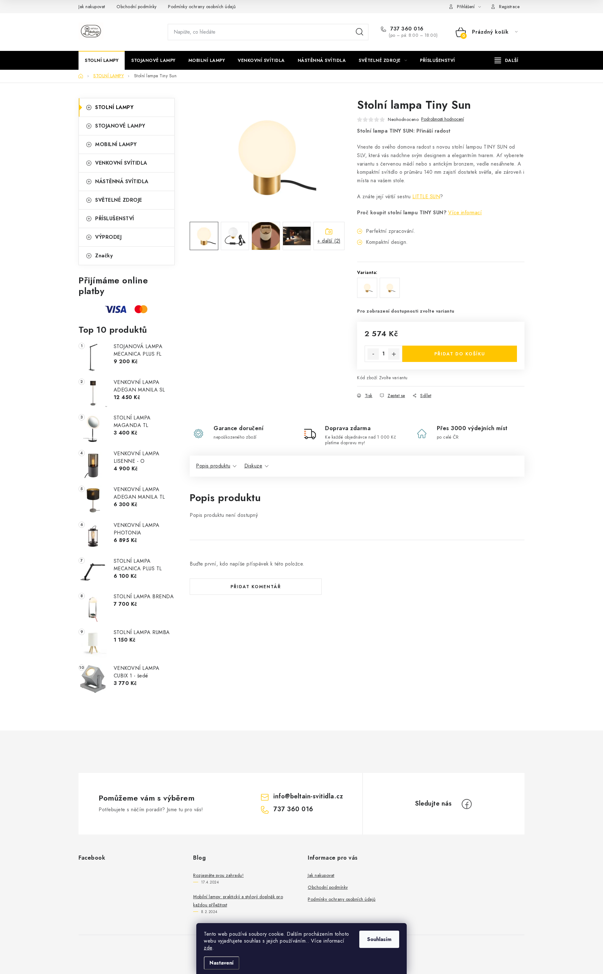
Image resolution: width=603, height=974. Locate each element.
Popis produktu (213, 465)
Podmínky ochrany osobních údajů (202, 6)
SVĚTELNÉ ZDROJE (118, 200)
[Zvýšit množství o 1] (393, 354)
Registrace (509, 6)
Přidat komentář (256, 586)
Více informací (465, 212)
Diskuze (253, 465)
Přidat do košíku (459, 354)
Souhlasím (379, 939)
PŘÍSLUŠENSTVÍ (114, 218)
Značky (104, 255)
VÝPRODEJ (108, 237)
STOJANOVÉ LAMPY (120, 125)
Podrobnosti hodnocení (442, 119)
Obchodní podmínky (137, 6)
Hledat (359, 32)
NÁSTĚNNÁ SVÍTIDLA (122, 181)
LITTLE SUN (426, 196)
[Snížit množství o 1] (373, 354)
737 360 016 (406, 29)
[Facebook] (467, 804)
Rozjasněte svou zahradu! (218, 875)
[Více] (506, 60)
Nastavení (221, 962)
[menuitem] (102, 60)
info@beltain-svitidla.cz (308, 796)
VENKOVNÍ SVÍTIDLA (121, 163)
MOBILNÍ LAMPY (116, 144)
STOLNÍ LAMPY (114, 107)
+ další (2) (329, 240)
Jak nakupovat (92, 6)
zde (208, 947)
